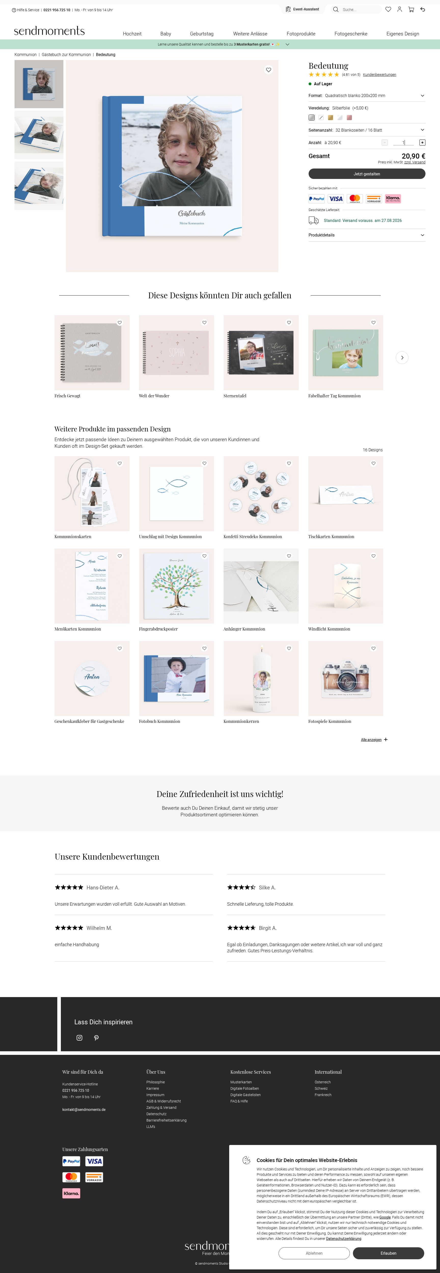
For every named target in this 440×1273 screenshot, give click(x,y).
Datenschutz (156, 1113)
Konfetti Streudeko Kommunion (253, 536)
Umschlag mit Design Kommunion (170, 536)
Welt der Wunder (154, 395)
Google (385, 1217)
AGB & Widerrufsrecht (163, 1101)
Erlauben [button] (388, 1253)
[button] (399, 9)
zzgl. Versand (414, 162)
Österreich (323, 1082)
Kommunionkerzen (241, 721)
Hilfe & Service (28, 9)
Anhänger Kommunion (244, 629)
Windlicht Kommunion (329, 629)
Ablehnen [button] (314, 1253)
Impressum (155, 1094)
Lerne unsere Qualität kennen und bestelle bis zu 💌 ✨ (219, 44)
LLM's (150, 1126)
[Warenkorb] (411, 9)
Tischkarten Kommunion (331, 536)
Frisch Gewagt (67, 395)
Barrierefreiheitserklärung (166, 1120)
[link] (92, 352)
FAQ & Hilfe (239, 1101)
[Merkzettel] (388, 9)
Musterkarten (241, 1082)
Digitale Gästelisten (245, 1094)
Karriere (152, 1088)
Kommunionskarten (72, 536)
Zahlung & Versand (161, 1107)
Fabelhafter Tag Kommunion (334, 395)
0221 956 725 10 (57, 10)
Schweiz (321, 1088)
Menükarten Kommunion (77, 629)
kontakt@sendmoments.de (83, 1109)
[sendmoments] (49, 30)
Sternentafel (235, 395)
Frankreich (323, 1094)
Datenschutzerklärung (343, 1238)
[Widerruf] (422, 9)
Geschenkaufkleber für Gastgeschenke (89, 721)
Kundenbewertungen (379, 75)
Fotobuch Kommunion (159, 721)
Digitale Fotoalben (244, 1088)
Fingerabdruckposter (158, 629)
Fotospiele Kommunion (329, 721)
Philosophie (155, 1082)
